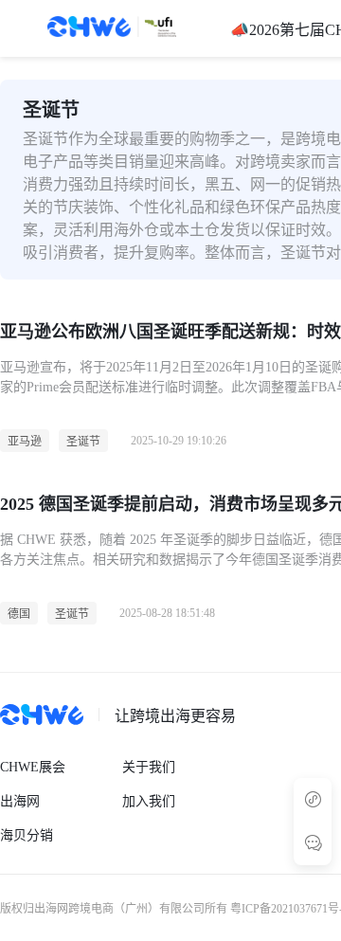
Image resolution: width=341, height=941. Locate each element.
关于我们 (148, 767)
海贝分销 (26, 835)
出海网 (20, 801)
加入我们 (148, 801)
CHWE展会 (32, 767)
